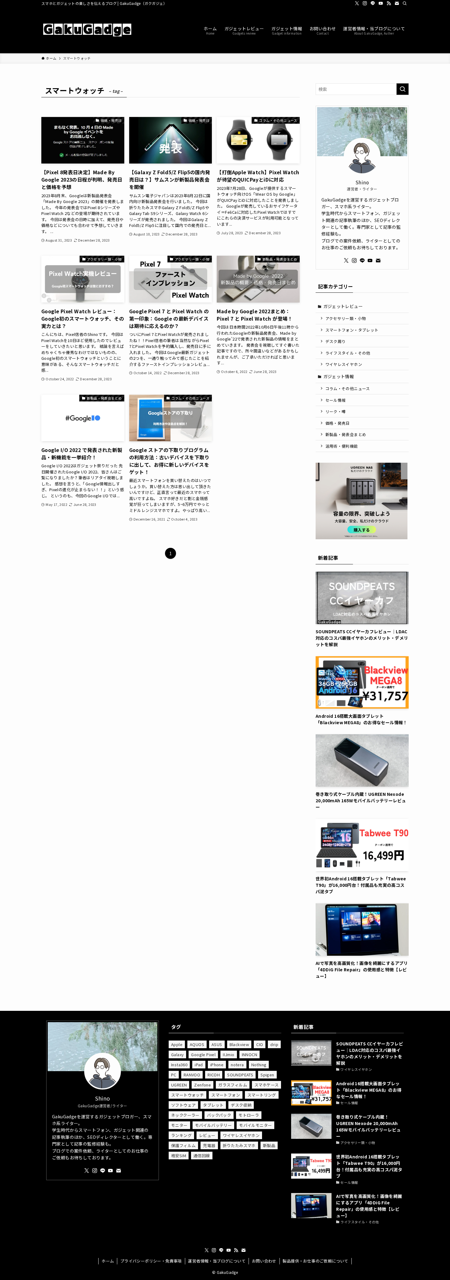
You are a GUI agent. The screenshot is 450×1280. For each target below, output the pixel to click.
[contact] (397, 3)
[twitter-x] (357, 3)
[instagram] (365, 3)
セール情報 (335, 400)
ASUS (217, 1044)
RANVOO (192, 1075)
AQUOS (197, 1044)
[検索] (405, 3)
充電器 (209, 1145)
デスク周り (335, 341)
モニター (179, 1125)
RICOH (214, 1075)
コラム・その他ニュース (347, 388)
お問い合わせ (264, 1261)
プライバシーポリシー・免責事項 (151, 1261)
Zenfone (202, 1085)
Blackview (239, 1044)
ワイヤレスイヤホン (343, 364)
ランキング (181, 1135)
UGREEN (179, 1085)
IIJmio (228, 1054)
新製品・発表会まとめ (345, 434)
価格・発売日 (337, 423)
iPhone (216, 1064)
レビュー (207, 1135)
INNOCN (249, 1054)
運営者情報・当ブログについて (217, 1261)
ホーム (108, 1261)
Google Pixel (203, 1054)
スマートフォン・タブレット (352, 330)
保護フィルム (183, 1145)
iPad (199, 1064)
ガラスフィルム (232, 1085)
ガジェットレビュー (343, 306)
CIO (259, 1044)
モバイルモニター (255, 1125)
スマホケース (266, 1085)
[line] (373, 3)
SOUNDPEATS (240, 1075)
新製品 (269, 1145)
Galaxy (177, 1054)
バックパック (219, 1115)
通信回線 (201, 1155)
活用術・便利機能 (341, 446)
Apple (176, 1044)
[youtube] (381, 3)
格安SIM (178, 1155)
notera (237, 1064)
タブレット (213, 1105)
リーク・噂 (335, 411)
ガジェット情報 (338, 376)
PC (173, 1075)
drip (274, 1044)
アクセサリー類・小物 (345, 318)
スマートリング (261, 1095)
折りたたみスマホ (239, 1145)
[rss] (389, 3)
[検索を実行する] (402, 89)
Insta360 (179, 1064)
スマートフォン (225, 1095)
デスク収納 (241, 1105)
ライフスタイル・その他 (347, 353)
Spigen (267, 1075)
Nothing (259, 1064)
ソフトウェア (183, 1105)
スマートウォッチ (187, 1095)
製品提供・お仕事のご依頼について (315, 1261)
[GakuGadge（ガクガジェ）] (87, 30)
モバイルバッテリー (213, 1125)
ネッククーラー (185, 1115)
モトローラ (248, 1115)
